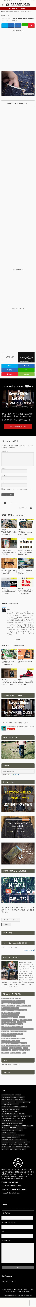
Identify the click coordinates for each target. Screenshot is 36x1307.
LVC (22, 1024)
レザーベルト (5, 1052)
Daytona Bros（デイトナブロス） (10, 1008)
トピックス (10, 1289)
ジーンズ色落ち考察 (17, 1050)
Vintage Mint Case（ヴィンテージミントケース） (14, 1043)
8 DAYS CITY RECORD (8, 998)
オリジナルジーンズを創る (21, 1289)
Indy (8, 609)
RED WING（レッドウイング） (18, 1031)
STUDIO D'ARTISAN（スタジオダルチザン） (13, 1038)
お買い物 (31, 1289)
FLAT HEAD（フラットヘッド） (10, 1015)
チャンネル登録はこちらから (18, 426)
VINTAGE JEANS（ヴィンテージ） (10, 1040)
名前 (3, 468)
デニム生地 (27, 1050)
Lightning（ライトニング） (9, 1022)
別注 (11, 1052)
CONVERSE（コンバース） (23, 1005)
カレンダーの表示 (28, 950)
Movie (15, 1291)
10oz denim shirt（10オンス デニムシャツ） (13, 1000)
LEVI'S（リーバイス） (26, 1019)
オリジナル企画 (18, 1048)
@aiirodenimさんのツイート (10, 1064)
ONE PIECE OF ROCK (27, 1029)
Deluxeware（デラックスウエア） (10, 1010)
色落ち (24, 1052)
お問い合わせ (26, 1291)
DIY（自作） (5, 1012)
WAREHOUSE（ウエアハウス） (10, 1045)
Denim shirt (23, 1010)
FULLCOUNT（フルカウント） (10, 1017)
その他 (10, 1048)
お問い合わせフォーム (8, 1281)
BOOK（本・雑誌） (20, 1003)
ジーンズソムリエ (6, 1050)
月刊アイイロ (17, 1052)
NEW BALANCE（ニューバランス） (11, 1029)
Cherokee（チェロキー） (8, 1005)
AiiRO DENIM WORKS (7, 1003)
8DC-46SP (18, 998)
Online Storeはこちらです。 (19, 8)
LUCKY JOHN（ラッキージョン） (10, 1024)
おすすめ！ (5, 1048)
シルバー (25, 1048)
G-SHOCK (21, 1017)
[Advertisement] (18, 50)
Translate (16, 774)
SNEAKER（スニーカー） (8, 1036)
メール (4, 475)
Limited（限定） (21, 1022)
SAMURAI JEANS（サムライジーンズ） (12, 1033)
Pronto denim (5, 1031)
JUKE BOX (16, 1019)
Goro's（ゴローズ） (7, 1019)
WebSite (18, 639)
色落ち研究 (9, 1291)
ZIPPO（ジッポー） (25, 1045)
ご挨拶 (4, 1289)
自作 (20, 1291)
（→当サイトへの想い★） (11, 986)
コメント (4, 451)
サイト (3, 482)
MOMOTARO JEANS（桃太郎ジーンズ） (12, 1026)
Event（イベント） (14, 1012)
